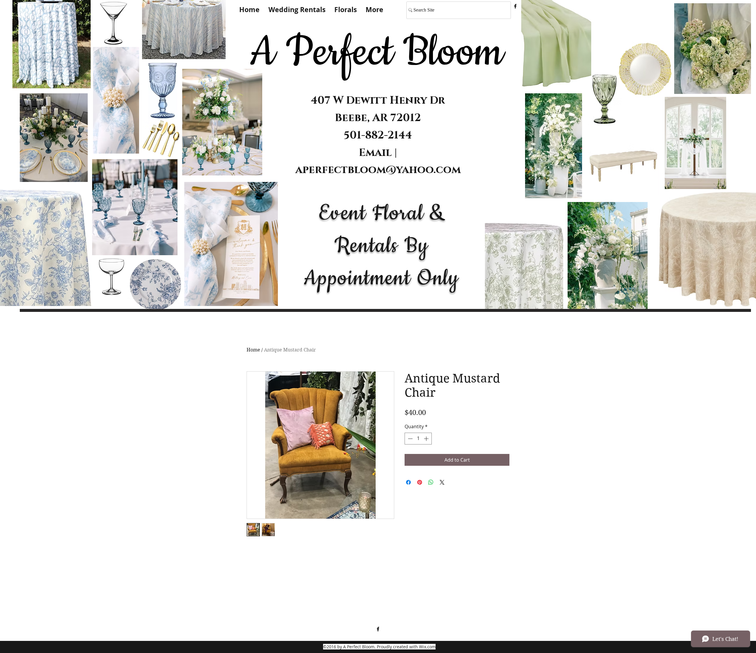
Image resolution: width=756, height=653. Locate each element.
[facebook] (515, 6)
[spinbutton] (418, 438)
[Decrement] (409, 438)
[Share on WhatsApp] (430, 482)
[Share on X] (442, 482)
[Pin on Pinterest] (419, 482)
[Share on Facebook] (408, 482)
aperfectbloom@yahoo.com (378, 170)
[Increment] (427, 438)
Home (253, 350)
